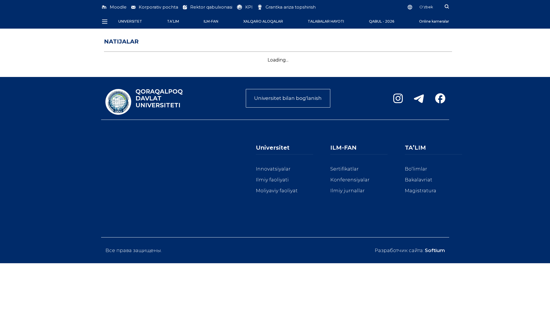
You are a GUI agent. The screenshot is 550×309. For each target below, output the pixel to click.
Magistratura (420, 190)
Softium (435, 250)
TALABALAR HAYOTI (326, 21)
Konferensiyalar (350, 180)
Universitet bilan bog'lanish (288, 98)
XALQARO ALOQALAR (263, 21)
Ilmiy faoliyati (272, 180)
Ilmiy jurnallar (347, 190)
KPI (249, 7)
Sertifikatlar (344, 169)
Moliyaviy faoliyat (277, 190)
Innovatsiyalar (273, 169)
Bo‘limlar (416, 169)
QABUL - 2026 (381, 21)
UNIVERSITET (130, 21)
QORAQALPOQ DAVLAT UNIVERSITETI (159, 98)
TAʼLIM (173, 21)
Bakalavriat (418, 180)
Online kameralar (434, 21)
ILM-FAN (211, 21)
